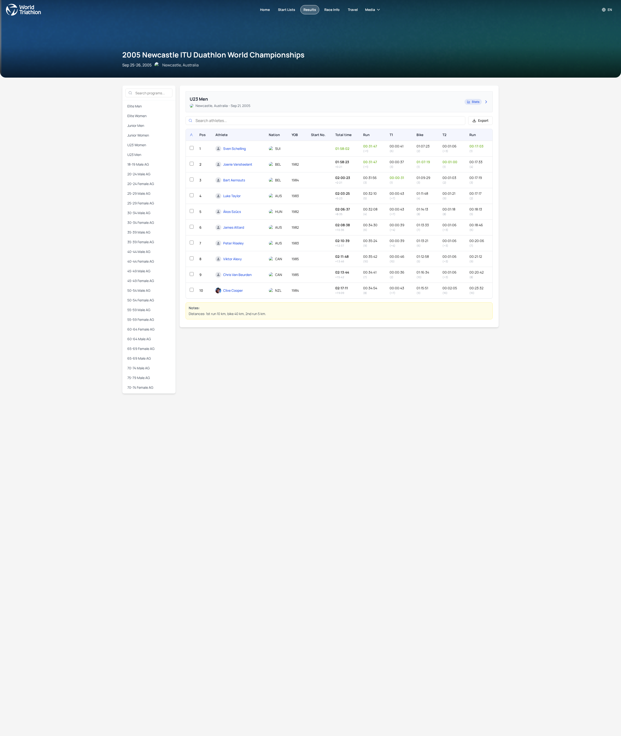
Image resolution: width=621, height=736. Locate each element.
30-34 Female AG (140, 222)
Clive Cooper (233, 290)
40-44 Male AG (138, 251)
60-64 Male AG (139, 339)
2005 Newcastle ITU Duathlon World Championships (213, 55)
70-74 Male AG (138, 368)
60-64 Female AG (141, 329)
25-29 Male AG (138, 193)
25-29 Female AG (140, 203)
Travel (353, 9)
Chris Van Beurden (237, 274)
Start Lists (286, 9)
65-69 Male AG (139, 358)
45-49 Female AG (140, 280)
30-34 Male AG (138, 212)
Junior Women (138, 135)
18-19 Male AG (138, 164)
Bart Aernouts (234, 180)
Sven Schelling (234, 148)
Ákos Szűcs (232, 211)
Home (265, 9)
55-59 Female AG (140, 319)
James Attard (233, 227)
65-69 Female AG (141, 348)
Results (309, 9)
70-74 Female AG (140, 387)
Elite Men (134, 106)
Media (370, 9)
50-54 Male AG (138, 290)
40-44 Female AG (140, 261)
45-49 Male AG (138, 271)
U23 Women (136, 145)
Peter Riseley (233, 243)
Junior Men (135, 125)
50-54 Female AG (140, 300)
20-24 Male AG (138, 174)
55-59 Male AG (138, 309)
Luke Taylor (232, 196)
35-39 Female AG (140, 242)
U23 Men (134, 154)
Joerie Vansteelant (237, 164)
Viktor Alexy (232, 259)
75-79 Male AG (138, 377)
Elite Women (137, 115)
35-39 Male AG (138, 232)
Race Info (332, 9)
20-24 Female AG (140, 183)
